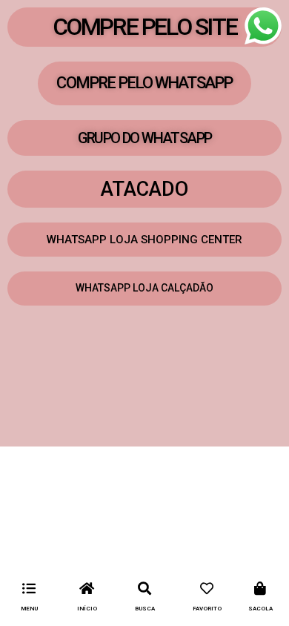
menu (29, 608)
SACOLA (260, 608)
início (87, 608)
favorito (207, 608)
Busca (145, 608)
